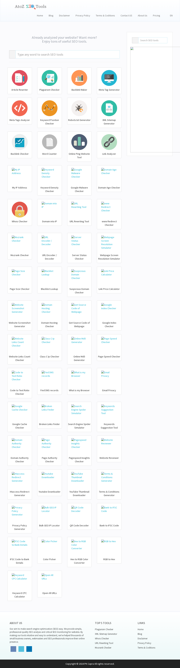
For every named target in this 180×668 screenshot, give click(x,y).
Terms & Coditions (105, 15)
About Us (142, 15)
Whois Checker (102, 638)
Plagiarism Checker (104, 629)
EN (170, 15)
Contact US (126, 15)
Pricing (156, 15)
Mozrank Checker (103, 647)
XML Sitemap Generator (106, 633)
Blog (51, 15)
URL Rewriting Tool (104, 643)
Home (40, 15)
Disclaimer (64, 15)
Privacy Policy (83, 15)
